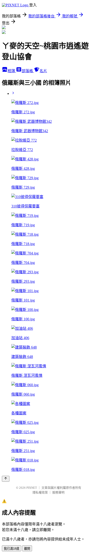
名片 (43, 71)
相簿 (12, 71)
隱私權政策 (40, 492)
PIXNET (31, 487)
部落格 (28, 71)
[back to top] (5, 479)
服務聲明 (58, 492)
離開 (27, 548)
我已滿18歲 (11, 548)
